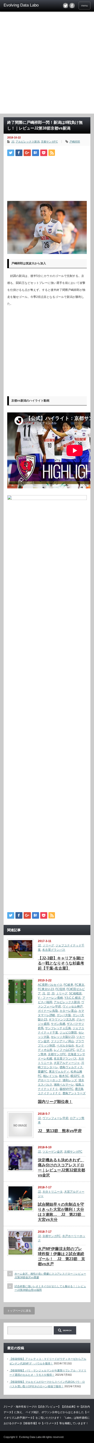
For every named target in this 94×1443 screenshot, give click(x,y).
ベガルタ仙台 (65, 1045)
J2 (12, 141)
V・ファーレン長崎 (50, 997)
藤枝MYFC (67, 1089)
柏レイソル (50, 1076)
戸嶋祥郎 (74, 141)
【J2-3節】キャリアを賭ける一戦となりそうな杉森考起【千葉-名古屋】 (61, 963)
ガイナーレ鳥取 (48, 1010)
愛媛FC (42, 1071)
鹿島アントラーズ (74, 1093)
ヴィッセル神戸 (72, 1006)
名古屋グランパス (53, 949)
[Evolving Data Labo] (22, 5)
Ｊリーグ (48, 945)
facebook (72, 5)
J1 (43, 993)
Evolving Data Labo (30, 1437)
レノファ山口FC (64, 1050)
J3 (52, 993)
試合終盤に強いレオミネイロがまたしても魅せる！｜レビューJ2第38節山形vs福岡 (50, 1288)
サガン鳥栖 (58, 1024)
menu (84, 5)
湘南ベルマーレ (64, 1084)
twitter (65, 5)
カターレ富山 (68, 1010)
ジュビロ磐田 (68, 1032)
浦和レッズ (69, 1080)
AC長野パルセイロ (50, 984)
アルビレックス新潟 (28, 141)
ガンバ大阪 (64, 1015)
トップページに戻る (19, 1310)
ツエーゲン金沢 (52, 1151)
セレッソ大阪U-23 (63, 1037)
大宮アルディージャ (67, 1063)
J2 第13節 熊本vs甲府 (60, 1131)
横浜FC (75, 1076)
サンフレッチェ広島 (58, 1028)
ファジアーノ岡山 (62, 1041)
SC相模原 (75, 993)
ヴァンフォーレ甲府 (55, 1118)
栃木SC (64, 1076)
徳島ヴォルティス (71, 1067)
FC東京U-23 (46, 989)
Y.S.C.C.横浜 (72, 997)
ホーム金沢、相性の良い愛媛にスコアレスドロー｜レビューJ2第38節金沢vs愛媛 (50, 1275)
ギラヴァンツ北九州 (62, 1019)
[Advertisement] (47, 64)
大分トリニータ (52, 1191)
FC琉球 (60, 989)
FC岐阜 (68, 984)
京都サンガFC (49, 141)
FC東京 (79, 984)
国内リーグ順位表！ (55, 1102)
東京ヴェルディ (59, 1071)
